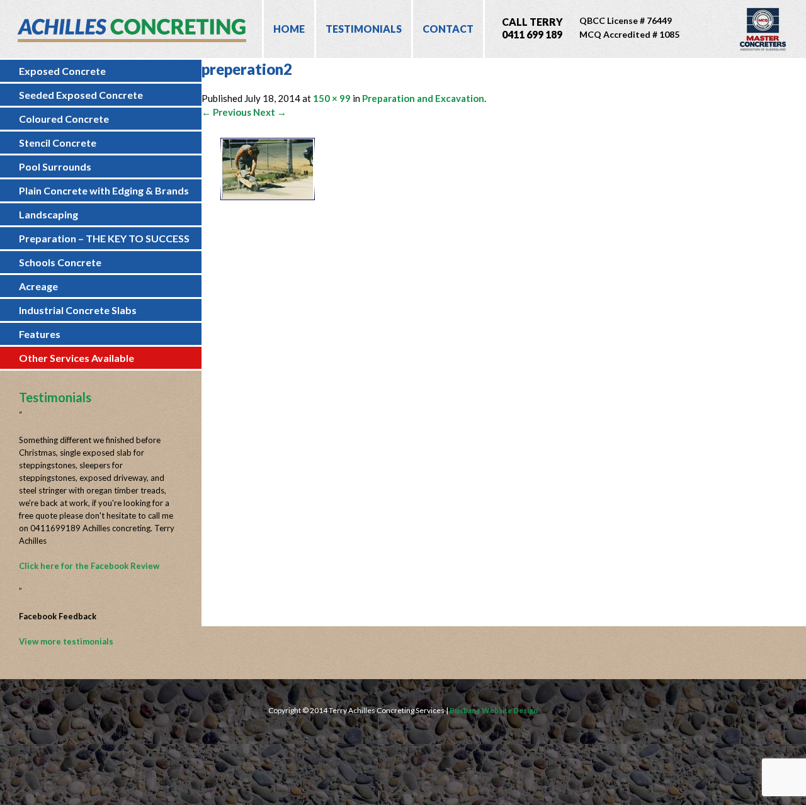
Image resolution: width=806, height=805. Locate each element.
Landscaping (48, 214)
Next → (270, 112)
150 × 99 (332, 98)
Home (289, 29)
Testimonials (364, 29)
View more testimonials (66, 641)
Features (39, 334)
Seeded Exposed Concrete (81, 95)
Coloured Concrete (64, 119)
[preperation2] (267, 196)
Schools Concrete (60, 262)
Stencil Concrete (57, 143)
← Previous (226, 112)
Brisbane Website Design (494, 710)
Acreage (38, 286)
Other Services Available (76, 358)
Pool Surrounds (55, 166)
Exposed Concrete (62, 71)
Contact (448, 29)
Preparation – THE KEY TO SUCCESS (104, 238)
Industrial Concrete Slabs (78, 310)
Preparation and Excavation (423, 98)
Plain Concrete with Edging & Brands (104, 190)
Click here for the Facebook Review (89, 566)
